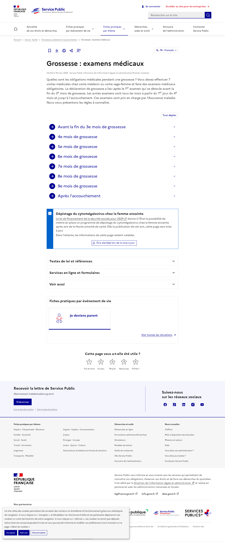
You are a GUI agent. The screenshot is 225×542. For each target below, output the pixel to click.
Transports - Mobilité (23, 455)
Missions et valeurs (173, 440)
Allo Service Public (123, 455)
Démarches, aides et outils (142, 29)
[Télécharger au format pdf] (57, 51)
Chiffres (168, 429)
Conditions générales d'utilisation (173, 526)
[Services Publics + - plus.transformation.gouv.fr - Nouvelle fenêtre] (198, 513)
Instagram (193, 404)
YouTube (202, 404)
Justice (66, 434)
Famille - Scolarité (22, 434)
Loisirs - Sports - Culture (74, 445)
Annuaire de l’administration (173, 29)
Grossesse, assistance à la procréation (59, 39)
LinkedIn (183, 404)
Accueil (17, 39)
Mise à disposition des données (179, 434)
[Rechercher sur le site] (208, 15)
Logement (18, 450)
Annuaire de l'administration (127, 461)
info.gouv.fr (148, 494)
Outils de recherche (123, 450)
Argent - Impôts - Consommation (78, 429)
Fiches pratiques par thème (112, 29)
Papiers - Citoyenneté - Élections (29, 429)
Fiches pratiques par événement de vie (78, 29)
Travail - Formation (22, 445)
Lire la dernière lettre (24, 409)
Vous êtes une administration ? (179, 450)
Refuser (24, 532)
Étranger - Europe (71, 440)
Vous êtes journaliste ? (175, 455)
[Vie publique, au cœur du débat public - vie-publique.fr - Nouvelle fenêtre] (135, 513)
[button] (79, 51)
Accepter (10, 532)
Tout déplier (169, 115)
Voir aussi (57, 284)
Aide (167, 445)
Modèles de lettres (123, 445)
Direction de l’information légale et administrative (162, 483)
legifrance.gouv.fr (124, 494)
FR (167, 50)
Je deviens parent (84, 315)
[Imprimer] (64, 51)
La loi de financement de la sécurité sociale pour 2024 (90, 219)
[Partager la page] (71, 51)
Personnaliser (38, 532)
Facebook (165, 404)
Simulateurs (120, 440)
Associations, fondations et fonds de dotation (85, 450)
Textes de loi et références (70, 261)
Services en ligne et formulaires (74, 272)
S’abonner (22, 402)
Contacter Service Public (201, 29)
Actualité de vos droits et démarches (42, 29)
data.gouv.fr (169, 494)
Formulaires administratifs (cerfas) (130, 434)
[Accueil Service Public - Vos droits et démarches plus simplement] (52, 14)
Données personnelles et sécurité (137, 526)
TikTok (174, 404)
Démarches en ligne (123, 429)
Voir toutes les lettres (47, 409)
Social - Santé (31, 39)
